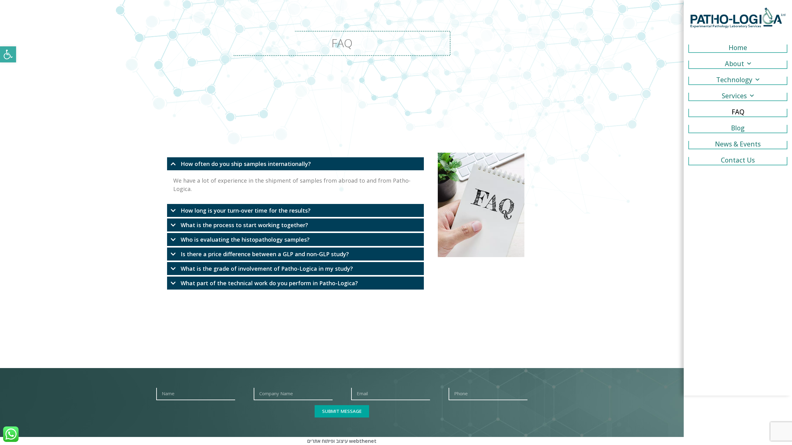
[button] (295, 163)
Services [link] (734, 96)
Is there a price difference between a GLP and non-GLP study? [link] (265, 254)
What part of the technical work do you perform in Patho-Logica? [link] (269, 283)
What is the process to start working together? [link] (244, 225)
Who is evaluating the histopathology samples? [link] (245, 239)
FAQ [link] (738, 112)
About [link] (734, 64)
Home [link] (738, 48)
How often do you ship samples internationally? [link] (246, 163)
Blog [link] (738, 128)
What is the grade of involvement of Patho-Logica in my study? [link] (267, 268)
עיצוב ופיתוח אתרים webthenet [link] (342, 441)
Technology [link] (734, 80)
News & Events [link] (738, 144)
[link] (8, 54)
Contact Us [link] (738, 160)
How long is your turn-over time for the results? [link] (246, 210)
